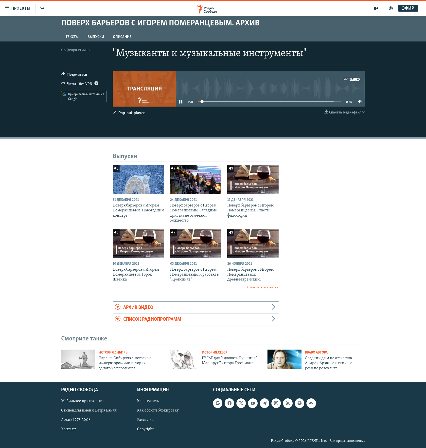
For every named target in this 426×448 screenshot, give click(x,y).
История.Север (214, 353)
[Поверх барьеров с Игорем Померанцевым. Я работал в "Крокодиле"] (195, 243)
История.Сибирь (113, 353)
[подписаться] (311, 403)
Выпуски (96, 37)
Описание (122, 37)
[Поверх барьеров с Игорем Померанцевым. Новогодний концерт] (138, 179)
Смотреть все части (263, 287)
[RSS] (287, 403)
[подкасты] (390, 8)
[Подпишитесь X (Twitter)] (241, 403)
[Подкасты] (299, 403)
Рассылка (145, 420)
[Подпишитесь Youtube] (252, 403)
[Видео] (375, 8)
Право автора (316, 353)
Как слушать (148, 401)
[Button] (74, 75)
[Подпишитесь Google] (217, 403)
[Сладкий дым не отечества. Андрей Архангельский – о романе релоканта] (284, 359)
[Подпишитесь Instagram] (276, 403)
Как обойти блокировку (158, 411)
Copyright (145, 429)
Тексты (72, 37)
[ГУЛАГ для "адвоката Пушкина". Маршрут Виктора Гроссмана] (181, 359)
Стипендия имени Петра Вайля (89, 411)
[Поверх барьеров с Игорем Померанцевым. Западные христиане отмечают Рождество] (195, 179)
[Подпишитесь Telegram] (264, 403)
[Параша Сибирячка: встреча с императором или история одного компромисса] (78, 359)
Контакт (68, 429)
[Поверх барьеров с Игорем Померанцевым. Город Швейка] (138, 243)
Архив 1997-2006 (75, 420)
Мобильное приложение (83, 401)
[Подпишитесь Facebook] (229, 403)
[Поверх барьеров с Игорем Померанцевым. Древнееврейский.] (253, 243)
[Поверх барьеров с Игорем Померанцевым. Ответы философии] (253, 179)
